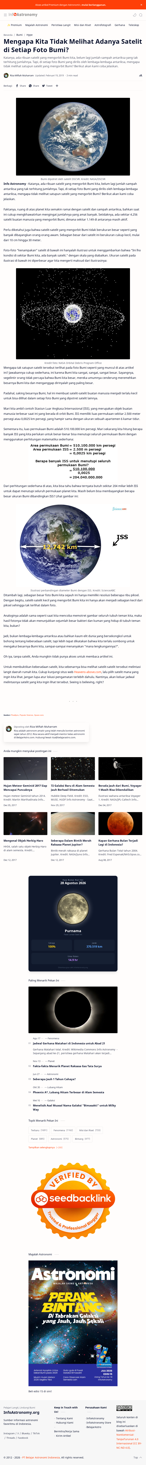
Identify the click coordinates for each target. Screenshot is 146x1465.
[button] (134, 15)
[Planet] (51, 1061)
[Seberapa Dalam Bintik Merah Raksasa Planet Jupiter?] (73, 823)
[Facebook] (23, 1438)
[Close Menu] (141, 4)
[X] (18, 1433)
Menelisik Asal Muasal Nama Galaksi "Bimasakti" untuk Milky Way (74, 1107)
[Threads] (10, 1438)
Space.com (38, 715)
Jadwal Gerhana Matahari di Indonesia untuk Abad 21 (69, 1043)
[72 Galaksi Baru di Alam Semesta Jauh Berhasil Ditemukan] (73, 768)
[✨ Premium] (14, 25)
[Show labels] (46, 1147)
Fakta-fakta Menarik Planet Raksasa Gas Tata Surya (67, 1066)
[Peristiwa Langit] (61, 25)
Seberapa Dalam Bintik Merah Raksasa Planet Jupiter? (71, 842)
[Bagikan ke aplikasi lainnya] (57, 85)
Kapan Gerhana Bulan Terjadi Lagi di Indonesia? (118, 842)
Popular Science (26, 715)
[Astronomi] (52, 1074)
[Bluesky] (26, 1433)
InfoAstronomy (95, 1418)
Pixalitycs (15, 715)
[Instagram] (9, 1433)
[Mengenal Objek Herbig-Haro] (25, 823)
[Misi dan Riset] (82, 25)
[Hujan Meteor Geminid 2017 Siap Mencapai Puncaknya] (25, 768)
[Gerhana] (120, 25)
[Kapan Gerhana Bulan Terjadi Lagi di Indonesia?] (120, 823)
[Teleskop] (134, 25)
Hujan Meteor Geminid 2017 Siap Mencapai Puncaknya (25, 787)
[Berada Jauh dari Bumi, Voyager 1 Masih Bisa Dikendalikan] (120, 768)
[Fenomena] (53, 1038)
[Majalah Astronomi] (36, 25)
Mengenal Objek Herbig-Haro (23, 840)
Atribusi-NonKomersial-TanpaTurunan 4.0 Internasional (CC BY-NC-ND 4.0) (129, 1439)
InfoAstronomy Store (99, 1422)
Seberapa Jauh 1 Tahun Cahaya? (54, 1079)
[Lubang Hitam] (55, 1087)
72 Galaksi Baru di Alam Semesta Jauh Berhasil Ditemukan (73, 787)
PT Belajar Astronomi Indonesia (41, 1457)
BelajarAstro (94, 1427)
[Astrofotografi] (103, 25)
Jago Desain (108, 1457)
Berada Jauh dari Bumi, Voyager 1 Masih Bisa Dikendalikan (120, 787)
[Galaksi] (51, 1100)
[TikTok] (36, 1433)
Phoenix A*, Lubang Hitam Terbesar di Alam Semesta (68, 1092)
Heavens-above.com (87, 672)
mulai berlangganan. (94, 4)
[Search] (140, 15)
